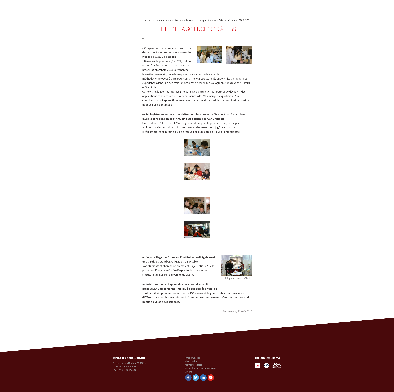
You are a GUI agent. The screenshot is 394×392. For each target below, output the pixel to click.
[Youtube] (211, 377)
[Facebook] (188, 377)
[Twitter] (196, 377)
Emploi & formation (220, 7)
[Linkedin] (203, 377)
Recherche (156, 7)
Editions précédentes (205, 20)
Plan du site (191, 361)
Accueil (148, 20)
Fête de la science (183, 20)
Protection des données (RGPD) (200, 368)
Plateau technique (175, 7)
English (376, 7)
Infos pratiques (192, 357)
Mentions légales (193, 364)
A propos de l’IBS (138, 7)
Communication (197, 7)
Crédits (188, 371)
